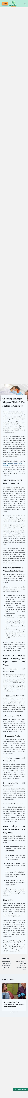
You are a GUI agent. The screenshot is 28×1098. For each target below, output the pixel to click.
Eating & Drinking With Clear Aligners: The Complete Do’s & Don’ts (21, 964)
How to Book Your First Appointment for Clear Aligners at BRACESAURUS (14, 1004)
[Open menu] (24, 3)
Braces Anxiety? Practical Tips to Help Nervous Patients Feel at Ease (6, 964)
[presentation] (14, 991)
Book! (5, 3)
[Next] (24, 997)
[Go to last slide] (4, 997)
